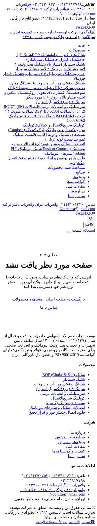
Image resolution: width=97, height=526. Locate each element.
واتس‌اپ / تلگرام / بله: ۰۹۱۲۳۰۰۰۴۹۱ (54, 485)
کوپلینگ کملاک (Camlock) (28, 130)
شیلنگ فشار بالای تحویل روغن (52, 92)
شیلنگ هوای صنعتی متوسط (41, 88)
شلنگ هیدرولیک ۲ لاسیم (56, 69)
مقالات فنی (75, 186)
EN (83, 27)
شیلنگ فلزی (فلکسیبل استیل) (60, 389)
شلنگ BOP (41, 55)
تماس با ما (76, 196)
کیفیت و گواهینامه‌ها (68, 451)
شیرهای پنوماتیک (59, 153)
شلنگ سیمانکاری (38, 59)
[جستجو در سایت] (91, 219)
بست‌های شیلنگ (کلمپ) (65, 403)
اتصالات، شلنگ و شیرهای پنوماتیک (57, 407)
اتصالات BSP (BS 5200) (54, 111)
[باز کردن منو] (69, 231)
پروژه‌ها (79, 177)
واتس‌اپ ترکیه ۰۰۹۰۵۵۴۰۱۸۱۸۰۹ (40, 9)
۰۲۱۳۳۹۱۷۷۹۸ (69, 4)
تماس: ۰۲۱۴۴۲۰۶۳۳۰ (77, 204)
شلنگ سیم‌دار (74, 379)
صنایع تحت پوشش (70, 437)
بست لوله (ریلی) (58, 139)
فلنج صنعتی (26, 158)
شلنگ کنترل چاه (65, 59)
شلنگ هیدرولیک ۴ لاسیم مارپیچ (47, 74)
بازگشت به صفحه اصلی (65, 299)
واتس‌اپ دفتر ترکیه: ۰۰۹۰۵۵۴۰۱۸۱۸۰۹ (52, 490)
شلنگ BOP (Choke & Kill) (63, 375)
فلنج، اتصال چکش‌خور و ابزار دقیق (57, 412)
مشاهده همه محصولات (66, 167)
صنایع (80, 172)
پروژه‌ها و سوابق (71, 442)
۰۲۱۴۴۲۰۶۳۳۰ (45, 4)
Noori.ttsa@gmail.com (77, 209)
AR (89, 27)
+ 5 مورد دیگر (37, 97)
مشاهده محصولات (27, 299)
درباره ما (78, 191)
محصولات (77, 50)
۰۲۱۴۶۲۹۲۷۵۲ (36, 476)
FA (78, 27)
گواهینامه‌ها (76, 181)
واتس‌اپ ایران (46, 204)
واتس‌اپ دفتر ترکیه (18, 204)
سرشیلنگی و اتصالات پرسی (62, 393)
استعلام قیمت (83, 230)
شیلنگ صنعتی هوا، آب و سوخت (59, 384)
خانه (81, 45)
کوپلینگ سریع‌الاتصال (68, 398)
